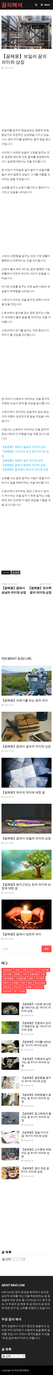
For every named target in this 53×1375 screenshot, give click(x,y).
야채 (23, 982)
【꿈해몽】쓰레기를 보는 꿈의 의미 (24, 700)
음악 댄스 (7, 987)
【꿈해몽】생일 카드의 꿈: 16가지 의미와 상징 (34, 1134)
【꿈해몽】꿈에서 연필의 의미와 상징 (26, 838)
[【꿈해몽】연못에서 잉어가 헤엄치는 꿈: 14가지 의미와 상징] (10, 1023)
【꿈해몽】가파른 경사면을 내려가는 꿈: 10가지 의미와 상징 (36, 1007)
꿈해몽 (17, 974)
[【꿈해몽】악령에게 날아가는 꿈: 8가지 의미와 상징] (10, 1059)
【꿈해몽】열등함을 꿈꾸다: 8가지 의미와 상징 (36, 1079)
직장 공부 (7, 991)
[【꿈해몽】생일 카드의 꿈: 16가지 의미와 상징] (10, 1133)
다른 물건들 (21, 978)
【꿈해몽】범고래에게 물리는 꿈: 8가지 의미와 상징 (36, 1117)
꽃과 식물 (7, 974)
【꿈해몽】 (8, 970)
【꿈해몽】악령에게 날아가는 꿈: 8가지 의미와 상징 (36, 1062)
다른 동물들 (8, 978)
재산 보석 (39, 987)
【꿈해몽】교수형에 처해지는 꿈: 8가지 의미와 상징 (36, 1153)
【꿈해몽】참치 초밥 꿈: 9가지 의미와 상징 (35, 1170)
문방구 (6, 982)
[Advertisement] (26, 101)
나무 (25, 974)
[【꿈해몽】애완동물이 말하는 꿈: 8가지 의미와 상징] (10, 1095)
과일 (17, 970)
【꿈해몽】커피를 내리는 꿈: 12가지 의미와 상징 (36, 1043)
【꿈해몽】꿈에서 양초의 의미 (21, 934)
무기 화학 (40, 978)
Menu (47, 4)
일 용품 (16, 572)
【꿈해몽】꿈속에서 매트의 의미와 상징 (24, 469)
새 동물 (15, 982)
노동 (43, 974)
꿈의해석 (12, 4)
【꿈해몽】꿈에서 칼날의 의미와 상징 (23, 447)
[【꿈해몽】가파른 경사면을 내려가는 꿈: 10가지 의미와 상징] (10, 1004)
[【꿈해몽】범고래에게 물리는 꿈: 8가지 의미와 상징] (10, 1114)
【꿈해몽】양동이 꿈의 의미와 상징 (22, 460)
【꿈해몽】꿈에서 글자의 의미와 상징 (26, 746)
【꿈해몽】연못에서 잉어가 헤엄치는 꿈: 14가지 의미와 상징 (36, 1026)
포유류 (22, 991)
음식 (30, 982)
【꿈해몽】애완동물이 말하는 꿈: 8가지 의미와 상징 (36, 1098)
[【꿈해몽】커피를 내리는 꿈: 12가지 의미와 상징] (10, 1042)
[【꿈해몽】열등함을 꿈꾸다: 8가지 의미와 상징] (10, 1078)
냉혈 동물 (34, 974)
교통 (24, 970)
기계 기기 (33, 970)
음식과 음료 (40, 982)
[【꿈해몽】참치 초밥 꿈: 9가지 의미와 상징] (10, 1168)
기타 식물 (45, 970)
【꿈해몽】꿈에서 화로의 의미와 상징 (23, 465)
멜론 (31, 978)
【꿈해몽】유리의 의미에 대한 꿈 (23, 792)
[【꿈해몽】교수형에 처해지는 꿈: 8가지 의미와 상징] (10, 1150)
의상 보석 (18, 987)
